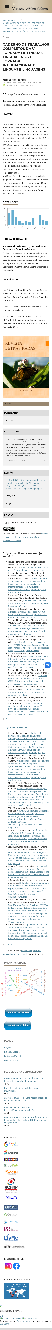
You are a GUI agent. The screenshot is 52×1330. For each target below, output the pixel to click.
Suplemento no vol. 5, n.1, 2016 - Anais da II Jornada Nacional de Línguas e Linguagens (28, 927)
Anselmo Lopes (24, 1321)
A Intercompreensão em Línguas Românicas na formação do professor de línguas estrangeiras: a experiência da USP (28, 791)
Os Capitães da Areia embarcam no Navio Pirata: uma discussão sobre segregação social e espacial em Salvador (28, 886)
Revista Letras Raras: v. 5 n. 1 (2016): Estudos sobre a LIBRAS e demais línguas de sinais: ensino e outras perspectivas (28, 859)
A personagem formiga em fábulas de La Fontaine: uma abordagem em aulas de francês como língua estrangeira (28, 660)
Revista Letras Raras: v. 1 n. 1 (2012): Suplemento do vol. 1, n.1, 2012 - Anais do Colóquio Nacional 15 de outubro (28, 839)
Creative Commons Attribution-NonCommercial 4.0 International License (26, 537)
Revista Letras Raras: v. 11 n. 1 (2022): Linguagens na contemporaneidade (27, 692)
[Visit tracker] (16, 1298)
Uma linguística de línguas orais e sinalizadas (28, 867)
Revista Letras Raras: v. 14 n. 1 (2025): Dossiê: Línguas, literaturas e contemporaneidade (26, 894)
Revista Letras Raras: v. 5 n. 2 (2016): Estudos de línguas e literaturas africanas (28, 603)
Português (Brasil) (12, 1056)
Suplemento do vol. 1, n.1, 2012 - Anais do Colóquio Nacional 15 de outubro (27, 833)
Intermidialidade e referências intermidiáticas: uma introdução (19, 1109)
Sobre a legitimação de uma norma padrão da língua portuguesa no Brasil (25, 1099)
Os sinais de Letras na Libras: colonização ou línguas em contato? (27, 852)
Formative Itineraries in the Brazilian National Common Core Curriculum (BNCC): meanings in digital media (25, 1120)
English (7, 1047)
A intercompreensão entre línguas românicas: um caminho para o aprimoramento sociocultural (28, 764)
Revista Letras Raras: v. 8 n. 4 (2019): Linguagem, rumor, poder (28, 568)
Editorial (21, 567)
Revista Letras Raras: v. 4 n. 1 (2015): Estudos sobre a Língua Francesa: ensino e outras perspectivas (27, 614)
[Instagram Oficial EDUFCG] (2, 1315)
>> (10, 719)
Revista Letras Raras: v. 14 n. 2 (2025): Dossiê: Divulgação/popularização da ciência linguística (28, 823)
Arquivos (15, 20)
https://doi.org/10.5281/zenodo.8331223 (26, 94)
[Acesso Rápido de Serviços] (0, 1315)
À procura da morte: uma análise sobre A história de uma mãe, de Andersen (23, 1079)
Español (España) (12, 1052)
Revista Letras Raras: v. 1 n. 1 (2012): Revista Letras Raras (28, 666)
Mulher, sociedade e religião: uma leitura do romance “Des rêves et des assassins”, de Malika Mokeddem (26, 707)
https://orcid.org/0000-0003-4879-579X (19, 85)
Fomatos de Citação (16, 461)
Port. (10, 404)
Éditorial (35, 578)
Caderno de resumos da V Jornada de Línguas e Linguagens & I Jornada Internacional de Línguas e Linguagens (27, 737)
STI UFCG (4, 1324)
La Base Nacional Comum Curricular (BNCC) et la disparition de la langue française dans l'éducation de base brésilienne (28, 906)
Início (6, 20)
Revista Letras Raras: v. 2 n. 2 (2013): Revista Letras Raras (28, 713)
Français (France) (12, 1060)
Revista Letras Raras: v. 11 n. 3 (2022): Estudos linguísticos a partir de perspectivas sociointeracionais (26, 681)
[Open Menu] (7, 6)
